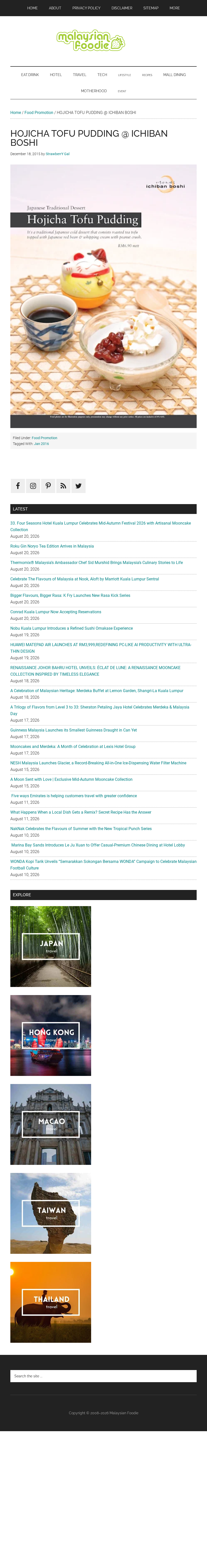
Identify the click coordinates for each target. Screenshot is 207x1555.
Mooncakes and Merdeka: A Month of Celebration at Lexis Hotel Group (73, 746)
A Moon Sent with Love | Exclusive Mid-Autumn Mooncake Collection (71, 779)
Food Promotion (38, 112)
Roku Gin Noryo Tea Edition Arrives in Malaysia (52, 546)
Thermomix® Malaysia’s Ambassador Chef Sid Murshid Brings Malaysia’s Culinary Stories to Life (96, 562)
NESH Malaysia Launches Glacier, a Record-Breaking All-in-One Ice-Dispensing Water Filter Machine (98, 763)
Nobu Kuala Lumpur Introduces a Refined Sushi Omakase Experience (71, 628)
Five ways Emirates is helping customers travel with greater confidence (73, 795)
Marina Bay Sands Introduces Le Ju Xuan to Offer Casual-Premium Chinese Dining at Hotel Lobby (97, 845)
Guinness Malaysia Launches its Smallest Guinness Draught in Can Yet (73, 730)
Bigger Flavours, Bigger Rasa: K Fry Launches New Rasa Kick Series (70, 595)
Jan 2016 (41, 444)
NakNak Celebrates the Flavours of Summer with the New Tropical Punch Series (81, 828)
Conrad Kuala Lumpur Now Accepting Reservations (55, 611)
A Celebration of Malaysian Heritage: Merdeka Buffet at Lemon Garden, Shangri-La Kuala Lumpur (96, 690)
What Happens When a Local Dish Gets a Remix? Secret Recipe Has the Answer (80, 812)
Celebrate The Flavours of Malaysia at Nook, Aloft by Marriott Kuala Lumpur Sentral (84, 579)
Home (15, 112)
